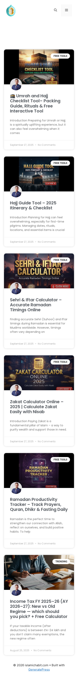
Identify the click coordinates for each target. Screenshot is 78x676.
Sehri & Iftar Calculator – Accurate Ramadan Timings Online (36, 305)
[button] (55, 10)
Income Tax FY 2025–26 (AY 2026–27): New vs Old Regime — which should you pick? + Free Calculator (39, 608)
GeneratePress (39, 669)
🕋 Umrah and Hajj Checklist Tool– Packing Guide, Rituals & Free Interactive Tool (35, 103)
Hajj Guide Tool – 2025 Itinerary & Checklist (33, 205)
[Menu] (66, 10)
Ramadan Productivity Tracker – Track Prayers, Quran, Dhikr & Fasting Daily (39, 504)
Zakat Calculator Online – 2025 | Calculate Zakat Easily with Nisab (37, 407)
